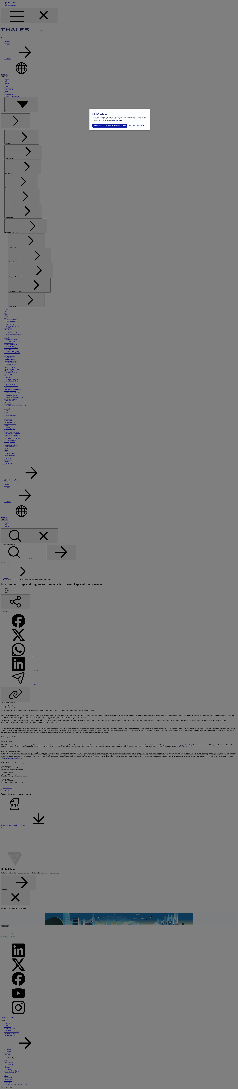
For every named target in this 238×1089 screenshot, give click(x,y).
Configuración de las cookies (136, 125)
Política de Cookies (117, 120)
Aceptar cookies (98, 125)
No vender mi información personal (116, 125)
